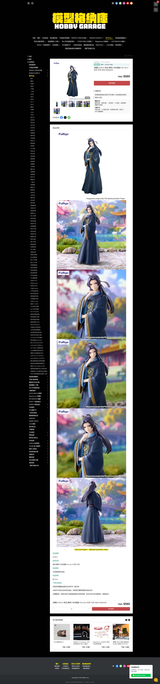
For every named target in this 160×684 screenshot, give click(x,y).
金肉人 (32, 96)
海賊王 (32, 86)
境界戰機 (32, 184)
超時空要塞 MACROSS (36, 340)
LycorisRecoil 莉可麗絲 (36, 337)
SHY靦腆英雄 (33, 278)
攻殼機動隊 (33, 226)
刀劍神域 (32, 166)
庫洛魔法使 (33, 244)
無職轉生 (32, 164)
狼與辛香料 (33, 239)
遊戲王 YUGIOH (34, 304)
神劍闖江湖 (33, 234)
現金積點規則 (86, 666)
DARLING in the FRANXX (36, 355)
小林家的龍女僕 (34, 291)
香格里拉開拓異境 (34, 314)
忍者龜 (32, 109)
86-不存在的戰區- (34, 309)
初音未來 (32, 127)
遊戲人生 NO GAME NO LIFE (37, 366)
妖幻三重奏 (33, 216)
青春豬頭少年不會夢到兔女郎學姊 (38, 371)
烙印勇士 (32, 130)
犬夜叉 (32, 94)
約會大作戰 (33, 229)
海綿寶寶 (32, 172)
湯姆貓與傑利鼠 (34, 296)
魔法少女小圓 (33, 262)
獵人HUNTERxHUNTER (36, 342)
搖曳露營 (32, 174)
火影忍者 (32, 195)
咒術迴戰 (32, 138)
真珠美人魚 (33, 223)
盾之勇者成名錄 (34, 293)
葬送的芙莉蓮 (33, 254)
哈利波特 (32, 200)
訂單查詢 (65, 666)
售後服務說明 (76, 668)
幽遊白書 (32, 135)
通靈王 (32, 107)
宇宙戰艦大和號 (34, 298)
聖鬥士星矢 (33, 241)
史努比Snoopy (34, 283)
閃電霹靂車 (33, 205)
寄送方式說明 (76, 666)
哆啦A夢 (32, 122)
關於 (57, 664)
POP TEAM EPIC (34, 311)
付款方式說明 (75, 664)
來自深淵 (32, 153)
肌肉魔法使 (33, 210)
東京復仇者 (33, 231)
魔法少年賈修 (33, 260)
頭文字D (32, 117)
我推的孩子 (33, 208)
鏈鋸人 (32, 81)
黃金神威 (32, 156)
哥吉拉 (32, 99)
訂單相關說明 (65, 668)
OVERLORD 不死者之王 (36, 345)
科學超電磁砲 (33, 265)
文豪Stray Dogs (34, 301)
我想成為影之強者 (34, 317)
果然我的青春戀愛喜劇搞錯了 (37, 363)
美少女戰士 (33, 249)
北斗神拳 (32, 148)
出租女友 (32, 192)
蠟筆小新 (32, 169)
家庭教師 (32, 161)
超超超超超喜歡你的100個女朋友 (38, 368)
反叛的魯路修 (33, 270)
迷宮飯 (32, 83)
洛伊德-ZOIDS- (34, 285)
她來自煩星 (33, 221)
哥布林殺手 (33, 218)
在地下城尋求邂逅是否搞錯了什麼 (38, 374)
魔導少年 (32, 187)
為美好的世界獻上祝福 (36, 335)
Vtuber (32, 112)
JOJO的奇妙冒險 (34, 306)
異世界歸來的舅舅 (34, 319)
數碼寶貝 (32, 190)
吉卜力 (32, 102)
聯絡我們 (57, 666)
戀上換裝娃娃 (33, 257)
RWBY (32, 115)
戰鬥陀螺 (32, 203)
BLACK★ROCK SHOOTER (37, 358)
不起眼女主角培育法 (35, 327)
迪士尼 (32, 104)
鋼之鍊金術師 (33, 273)
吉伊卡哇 (32, 125)
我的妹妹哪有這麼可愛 (36, 332)
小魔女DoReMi (34, 288)
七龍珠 (32, 89)
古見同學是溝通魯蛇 (35, 330)
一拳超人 (32, 182)
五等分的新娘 (33, 275)
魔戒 (31, 78)
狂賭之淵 (32, 151)
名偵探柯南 (33, 247)
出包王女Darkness (35, 324)
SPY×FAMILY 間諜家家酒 (36, 348)
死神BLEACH (33, 280)
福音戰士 (32, 146)
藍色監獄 (32, 143)
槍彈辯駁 (32, 159)
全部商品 (65, 664)
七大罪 (32, 91)
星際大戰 (32, 197)
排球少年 (32, 177)
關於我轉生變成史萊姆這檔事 (37, 361)
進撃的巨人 (33, 213)
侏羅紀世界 (33, 252)
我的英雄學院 (33, 267)
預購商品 (97, 64)
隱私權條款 (86, 668)
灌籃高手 (32, 179)
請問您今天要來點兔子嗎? (36, 353)
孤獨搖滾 (32, 133)
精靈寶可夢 (33, 236)
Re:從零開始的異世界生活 (36, 350)
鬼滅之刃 (32, 140)
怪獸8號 (32, 120)
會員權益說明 (86, 664)
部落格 (57, 668)
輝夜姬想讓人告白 (34, 322)
